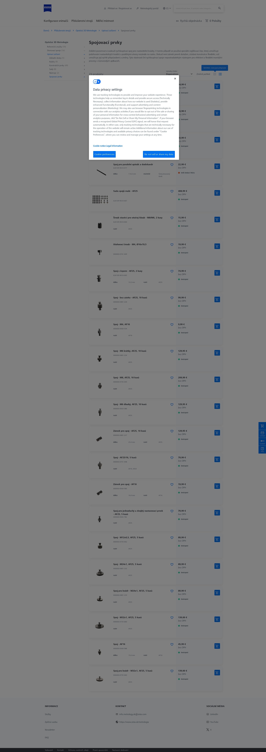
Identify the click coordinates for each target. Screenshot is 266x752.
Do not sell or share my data (158, 154)
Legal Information (114, 145)
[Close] (175, 79)
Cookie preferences (104, 154)
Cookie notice (99, 145)
